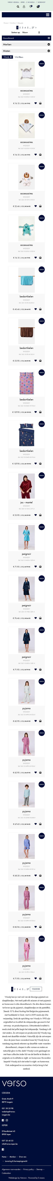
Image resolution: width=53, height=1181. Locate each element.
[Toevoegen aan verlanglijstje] (37, 103)
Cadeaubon (6, 1173)
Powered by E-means (36, 1178)
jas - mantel (26, 502)
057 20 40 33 (7, 1140)
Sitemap (39, 1169)
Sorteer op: (15, 32)
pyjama (26, 708)
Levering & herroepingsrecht (16, 1161)
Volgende (36, 989)
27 (33, 27)
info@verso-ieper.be (10, 1144)
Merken (13, 23)
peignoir (26, 554)
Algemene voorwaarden (11, 1169)
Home (6, 23)
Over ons (22, 1156)
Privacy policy (28, 1169)
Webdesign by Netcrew (18, 1178)
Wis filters (19, 57)
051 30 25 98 (7, 1108)
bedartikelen (26, 296)
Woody (20, 23)
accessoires (26, 90)
